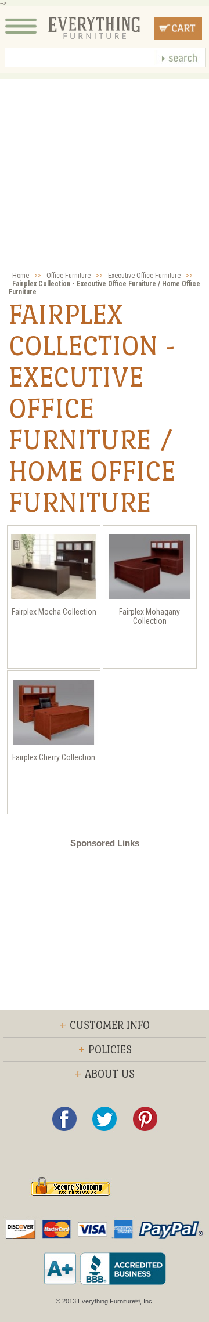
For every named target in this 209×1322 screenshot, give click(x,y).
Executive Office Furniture (144, 276)
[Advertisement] (104, 183)
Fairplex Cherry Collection (53, 757)
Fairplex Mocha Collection (54, 611)
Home (20, 276)
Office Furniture (68, 276)
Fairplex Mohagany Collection (149, 616)
